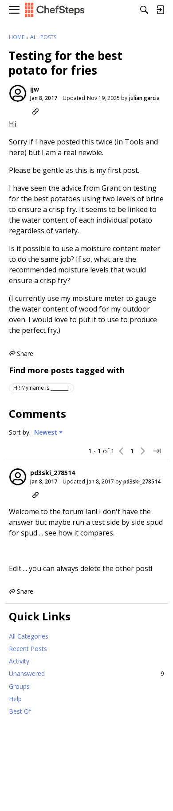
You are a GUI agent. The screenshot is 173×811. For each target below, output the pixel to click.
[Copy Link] (35, 112)
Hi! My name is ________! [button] (41, 388)
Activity (19, 661)
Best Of (20, 711)
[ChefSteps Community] (54, 10)
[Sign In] (160, 10)
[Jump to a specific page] (157, 451)
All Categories (28, 636)
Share (21, 354)
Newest (45, 432)
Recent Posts (28, 648)
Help (15, 699)
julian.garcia (144, 98)
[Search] (144, 10)
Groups (19, 686)
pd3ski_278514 (52, 473)
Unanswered (86, 673)
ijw (34, 89)
